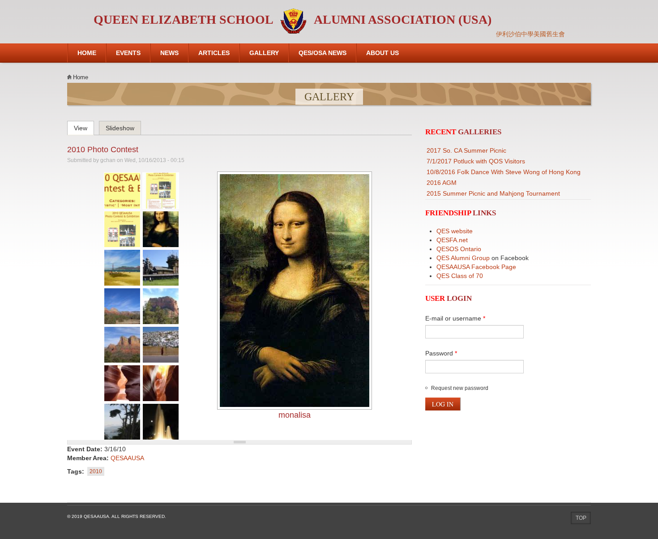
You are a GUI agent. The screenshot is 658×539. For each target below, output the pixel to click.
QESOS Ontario (458, 248)
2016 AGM (442, 182)
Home (86, 52)
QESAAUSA (127, 458)
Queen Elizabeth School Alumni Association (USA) (292, 19)
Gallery (264, 52)
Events (128, 52)
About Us (382, 52)
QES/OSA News (322, 52)
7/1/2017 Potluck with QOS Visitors (476, 161)
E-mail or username (455, 318)
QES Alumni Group (463, 257)
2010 (96, 471)
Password (441, 353)
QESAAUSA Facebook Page (476, 266)
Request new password (459, 388)
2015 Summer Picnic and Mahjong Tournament (493, 193)
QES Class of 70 (459, 275)
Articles (214, 52)
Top (581, 518)
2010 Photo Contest (102, 149)
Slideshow (120, 128)
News (169, 52)
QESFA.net (452, 240)
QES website (454, 231)
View (84, 127)
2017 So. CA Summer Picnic (466, 150)
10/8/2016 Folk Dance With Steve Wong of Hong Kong (504, 171)
